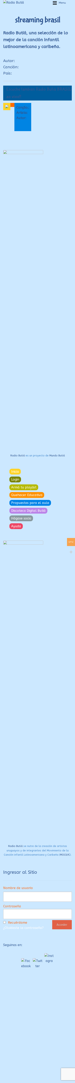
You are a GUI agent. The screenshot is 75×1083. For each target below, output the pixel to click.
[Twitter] (37, 963)
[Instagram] (49, 958)
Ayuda (16, 526)
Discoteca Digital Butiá (28, 511)
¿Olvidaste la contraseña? (23, 928)
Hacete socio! (18, 1063)
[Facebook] (26, 963)
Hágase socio (21, 518)
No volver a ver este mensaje (37, 1079)
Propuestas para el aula (30, 503)
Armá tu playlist (23, 487)
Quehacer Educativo (26, 495)
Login (15, 479)
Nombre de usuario (18, 888)
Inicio (15, 472)
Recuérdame (17, 922)
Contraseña (12, 906)
